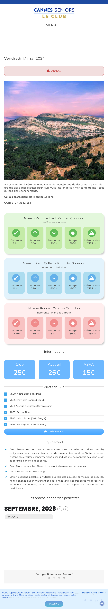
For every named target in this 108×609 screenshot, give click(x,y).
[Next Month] (65, 508)
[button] (54, 394)
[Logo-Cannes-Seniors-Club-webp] (54, 7)
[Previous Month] (59, 508)
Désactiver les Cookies (93, 592)
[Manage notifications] (102, 603)
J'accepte (54, 604)
